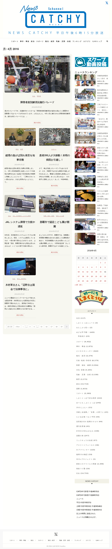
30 (105, 281)
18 (56, 327)
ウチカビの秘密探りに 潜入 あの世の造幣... (103, 193)
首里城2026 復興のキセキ (87, 421)
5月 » (80, 285)
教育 (78, 379)
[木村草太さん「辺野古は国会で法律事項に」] (20, 266)
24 (79, 281)
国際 (78, 389)
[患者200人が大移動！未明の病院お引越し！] (54, 137)
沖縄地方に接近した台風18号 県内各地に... (102, 179)
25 (83, 281)
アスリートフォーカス (85, 445)
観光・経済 (49, 41)
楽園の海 (80, 436)
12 (87, 272)
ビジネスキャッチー (84, 351)
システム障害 (27, 216)
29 (101, 281)
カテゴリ (87, 41)
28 (96, 281)
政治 (33, 41)
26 (87, 281)
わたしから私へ (82, 327)
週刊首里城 (81, 426)
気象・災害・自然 (63, 41)
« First (18, 327)
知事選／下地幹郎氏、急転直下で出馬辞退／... (102, 208)
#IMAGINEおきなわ (85, 431)
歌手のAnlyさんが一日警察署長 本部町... (102, 222)
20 (92, 276)
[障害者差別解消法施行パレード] (37, 74)
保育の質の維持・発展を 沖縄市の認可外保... (103, 237)
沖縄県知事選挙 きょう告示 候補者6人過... (103, 78)
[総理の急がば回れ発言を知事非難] (20, 137)
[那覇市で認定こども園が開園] (54, 203)
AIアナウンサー (83, 450)
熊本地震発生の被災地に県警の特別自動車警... (102, 92)
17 (51, 327)
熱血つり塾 (81, 468)
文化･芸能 (80, 370)
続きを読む (37, 122)
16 (46, 327)
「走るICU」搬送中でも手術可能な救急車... (102, 121)
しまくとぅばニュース (85, 323)
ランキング (77, 41)
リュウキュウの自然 (84, 440)
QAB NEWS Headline (58, 546)
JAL (14, 216)
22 (101, 276)
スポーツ (40, 41)
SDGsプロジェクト (84, 459)
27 (92, 281)
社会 (33, 96)
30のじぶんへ (82, 407)
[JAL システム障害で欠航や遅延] (20, 203)
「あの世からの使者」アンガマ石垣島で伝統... (102, 165)
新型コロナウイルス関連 (86, 464)
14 (96, 272)
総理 (21, 149)
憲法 (18, 278)
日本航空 (19, 216)
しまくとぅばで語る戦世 (86, 398)
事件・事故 (24, 41)
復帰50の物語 (82, 454)
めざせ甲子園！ (82, 332)
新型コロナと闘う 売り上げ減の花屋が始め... (102, 150)
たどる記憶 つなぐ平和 (85, 417)
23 (105, 276)
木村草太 (23, 278)
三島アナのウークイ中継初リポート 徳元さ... (102, 107)
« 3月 (76, 285)
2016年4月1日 (37, 107)
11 (83, 272)
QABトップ (97, 41)
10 (79, 272)
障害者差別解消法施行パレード (37, 102)
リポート (14, 41)
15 (41, 327)
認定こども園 (60, 216)
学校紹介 (81, 336)
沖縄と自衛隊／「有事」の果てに (90, 412)
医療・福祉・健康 (49, 216)
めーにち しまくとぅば (85, 403)
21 (96, 276)
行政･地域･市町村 (83, 360)
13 (92, 272)
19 (61, 327)
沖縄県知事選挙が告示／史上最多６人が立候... (102, 136)
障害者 (39, 96)
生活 (78, 318)
